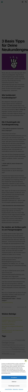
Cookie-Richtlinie (8, 389)
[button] (26, 361)
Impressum (21, 389)
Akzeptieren (14, 377)
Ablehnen (14, 381)
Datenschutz (15, 389)
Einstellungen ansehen (14, 385)
